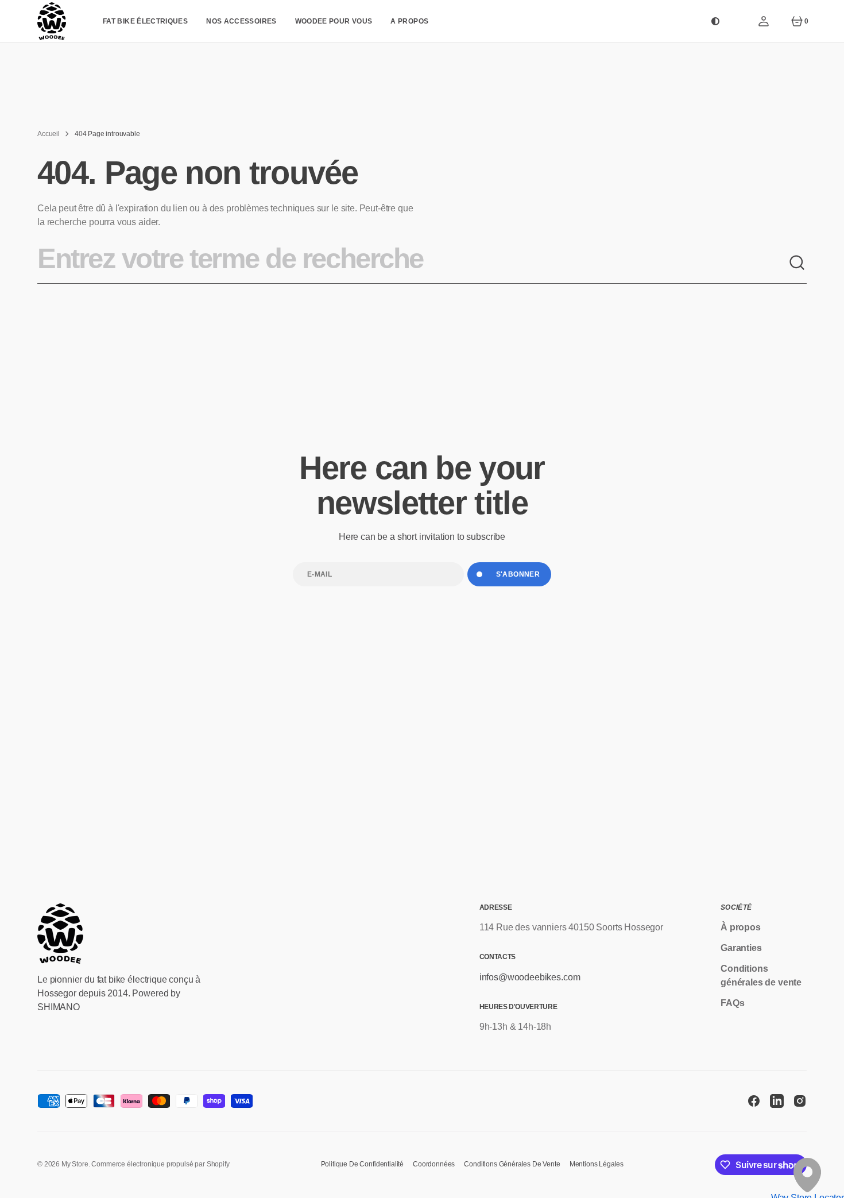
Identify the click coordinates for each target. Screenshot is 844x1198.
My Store (74, 1164)
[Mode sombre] (715, 21)
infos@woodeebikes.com (529, 977)
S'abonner (518, 574)
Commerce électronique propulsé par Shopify (160, 1164)
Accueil (48, 134)
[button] (763, 21)
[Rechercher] (797, 263)
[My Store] (51, 21)
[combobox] (412, 263)
